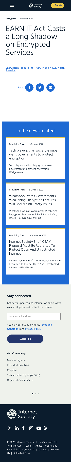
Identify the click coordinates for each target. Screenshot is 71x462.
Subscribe (25, 339)
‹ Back (20, 87)
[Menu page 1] (32, 393)
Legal (28, 446)
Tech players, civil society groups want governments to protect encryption (33, 154)
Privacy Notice (47, 442)
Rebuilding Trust (30, 68)
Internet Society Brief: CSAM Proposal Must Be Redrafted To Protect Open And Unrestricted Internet (32, 247)
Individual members (18, 365)
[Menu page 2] (35, 393)
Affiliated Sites (22, 453)
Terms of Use (14, 446)
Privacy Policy (33, 329)
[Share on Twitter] (40, 87)
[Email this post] (50, 87)
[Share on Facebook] (29, 87)
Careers (43, 450)
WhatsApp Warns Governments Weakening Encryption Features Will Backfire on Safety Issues (32, 200)
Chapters (12, 370)
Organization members (20, 380)
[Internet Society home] (35, 5)
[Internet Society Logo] (22, 414)
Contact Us (28, 450)
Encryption (12, 68)
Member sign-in (16, 360)
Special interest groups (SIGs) (23, 375)
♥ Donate (57, 5)
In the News (49, 68)
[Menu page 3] (38, 393)
